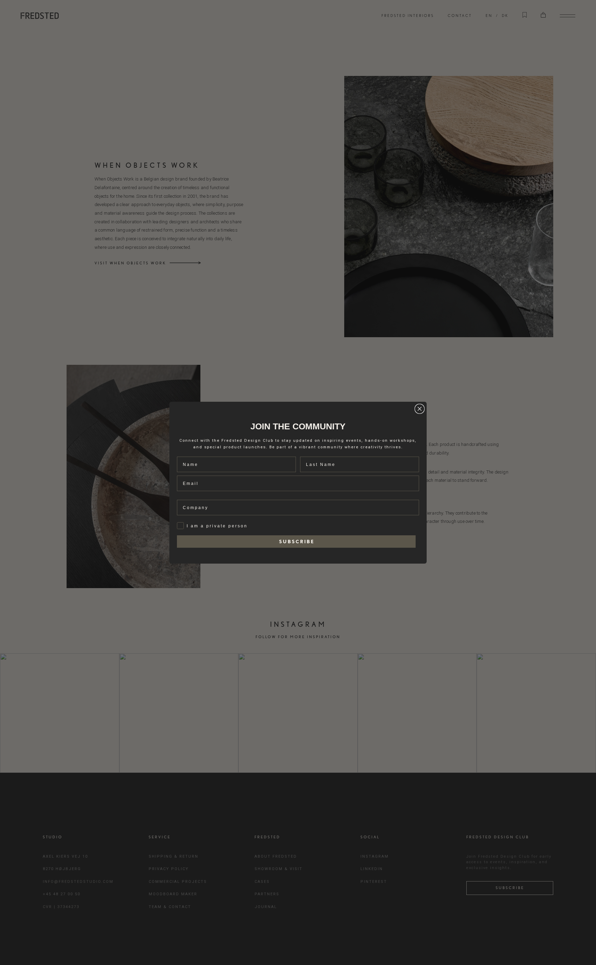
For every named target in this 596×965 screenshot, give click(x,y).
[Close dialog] (419, 408)
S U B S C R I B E (296, 541)
